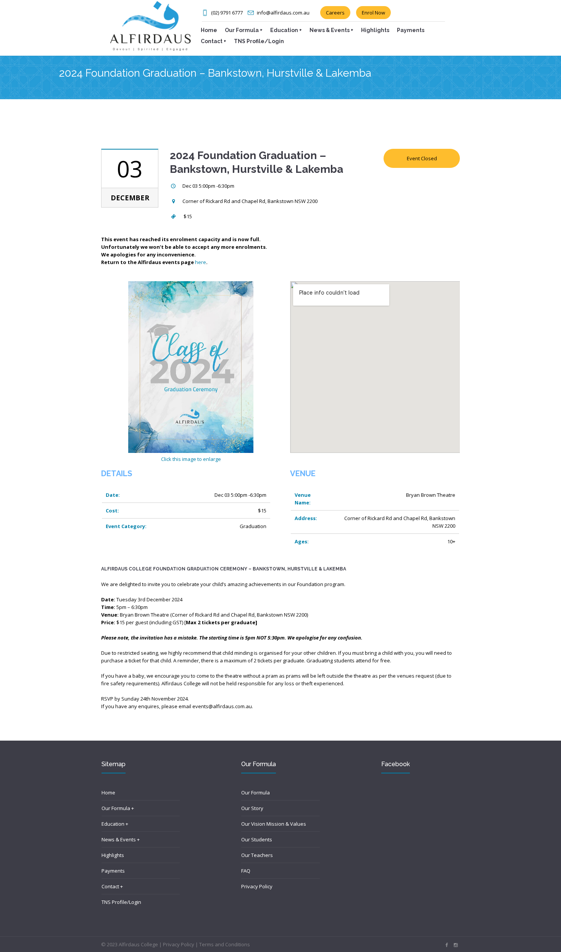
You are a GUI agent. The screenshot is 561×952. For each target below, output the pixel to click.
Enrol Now (373, 12)
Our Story (252, 808)
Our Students (256, 839)
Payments (113, 870)
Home (108, 792)
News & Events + (121, 839)
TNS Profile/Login (121, 902)
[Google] (456, 945)
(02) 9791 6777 (227, 12)
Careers (335, 12)
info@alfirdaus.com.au (283, 12)
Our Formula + (118, 808)
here (200, 262)
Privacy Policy (256, 886)
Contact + (112, 886)
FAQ (245, 870)
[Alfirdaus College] (150, 25)
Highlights (113, 855)
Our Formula (255, 792)
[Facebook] (446, 945)
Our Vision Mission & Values (273, 823)
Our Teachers (257, 855)
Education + (115, 823)
